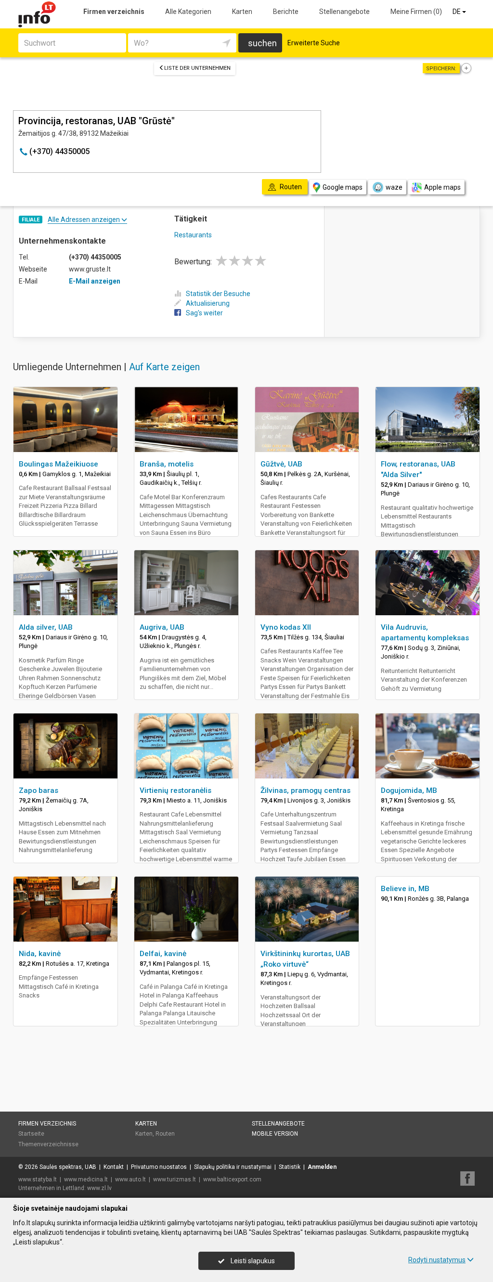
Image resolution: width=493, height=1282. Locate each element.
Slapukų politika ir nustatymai (233, 1167)
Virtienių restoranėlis (175, 790)
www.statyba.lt (37, 1179)
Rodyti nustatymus (437, 1260)
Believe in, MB (405, 888)
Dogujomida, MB (409, 790)
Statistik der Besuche (218, 294)
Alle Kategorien (188, 11)
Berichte (285, 11)
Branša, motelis (167, 464)
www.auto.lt (130, 1179)
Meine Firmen (416, 11)
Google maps (343, 187)
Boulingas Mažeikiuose (58, 464)
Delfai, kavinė (163, 953)
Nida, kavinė (40, 953)
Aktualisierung (208, 303)
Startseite (31, 1133)
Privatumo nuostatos (159, 1167)
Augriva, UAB (162, 627)
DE (457, 11)
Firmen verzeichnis (113, 11)
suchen (262, 43)
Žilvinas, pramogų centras (305, 790)
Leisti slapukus (252, 1261)
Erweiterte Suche (313, 43)
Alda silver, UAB (46, 627)
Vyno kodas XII (285, 627)
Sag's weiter (204, 313)
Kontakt (114, 1167)
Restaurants (193, 235)
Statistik (289, 1167)
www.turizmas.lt (174, 1179)
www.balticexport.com (232, 1179)
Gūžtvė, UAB (281, 464)
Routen (165, 1133)
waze (394, 187)
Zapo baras (38, 790)
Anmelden (322, 1167)
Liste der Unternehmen (197, 68)
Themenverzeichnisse (48, 1144)
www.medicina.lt (86, 1179)
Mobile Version (275, 1133)
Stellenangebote (344, 11)
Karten (242, 11)
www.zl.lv (99, 1188)
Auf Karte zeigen (164, 367)
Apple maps (442, 187)
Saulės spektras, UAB (67, 1167)
